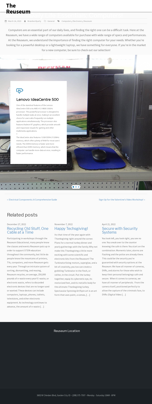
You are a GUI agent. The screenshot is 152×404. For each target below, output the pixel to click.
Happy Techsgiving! (71, 228)
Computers (67, 21)
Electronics (78, 21)
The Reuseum (18, 8)
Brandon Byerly (34, 21)
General (51, 21)
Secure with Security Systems (120, 230)
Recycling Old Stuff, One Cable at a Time (27, 230)
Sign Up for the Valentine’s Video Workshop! (121, 199)
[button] (73, 187)
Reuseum (88, 21)
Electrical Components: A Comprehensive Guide (33, 199)
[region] (76, 122)
